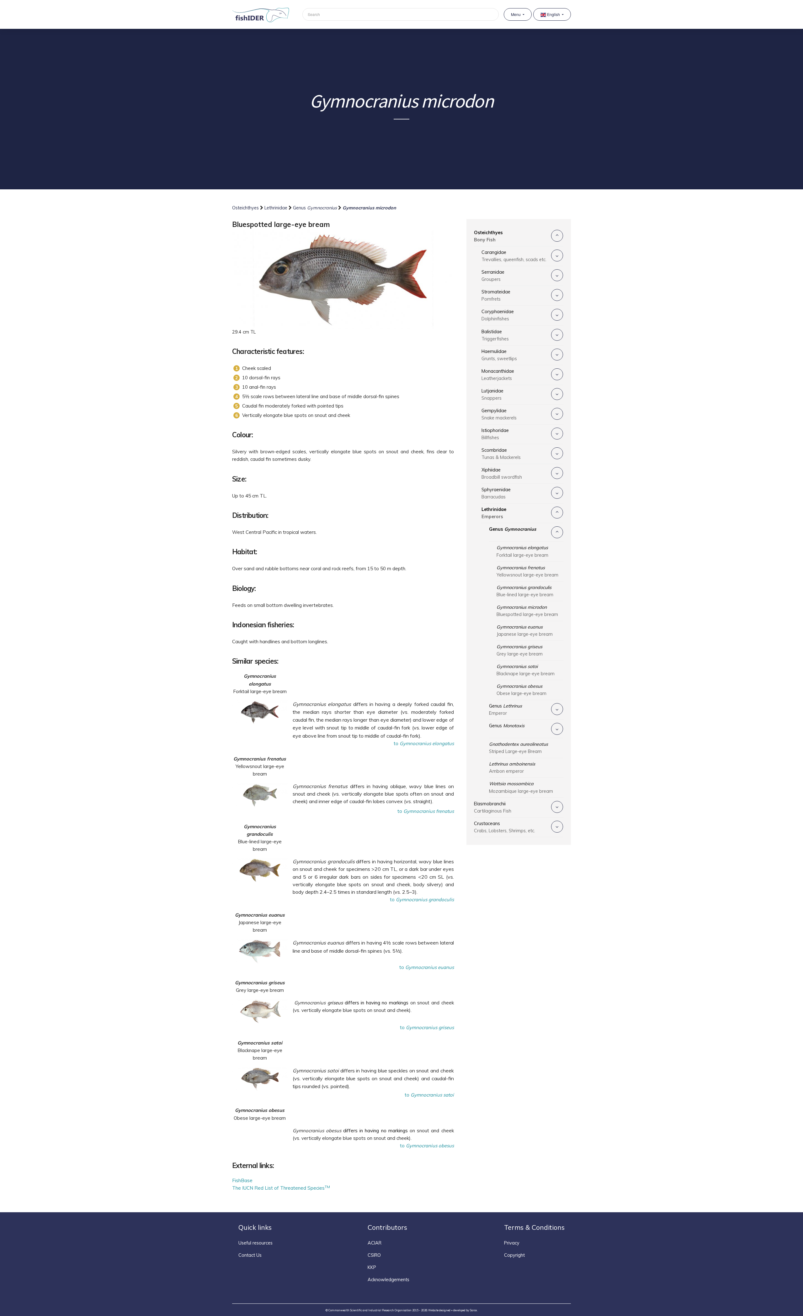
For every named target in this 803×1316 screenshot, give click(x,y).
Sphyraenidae (496, 493)
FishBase (242, 1180)
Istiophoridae (495, 434)
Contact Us (250, 1255)
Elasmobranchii (492, 807)
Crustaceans (504, 827)
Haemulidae (499, 355)
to (424, 743)
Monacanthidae (497, 374)
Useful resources (255, 1243)
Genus (315, 208)
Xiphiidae (501, 473)
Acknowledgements (388, 1279)
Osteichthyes (246, 208)
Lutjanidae (492, 394)
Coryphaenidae (497, 315)
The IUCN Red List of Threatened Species (281, 1188)
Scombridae (501, 453)
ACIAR (374, 1243)
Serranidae (492, 275)
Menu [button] (516, 14)
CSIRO (374, 1255)
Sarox (473, 1310)
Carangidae (513, 256)
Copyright (514, 1255)
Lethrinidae (276, 208)
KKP (372, 1267)
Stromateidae (495, 295)
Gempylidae (499, 414)
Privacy (511, 1243)
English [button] (553, 14)
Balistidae (495, 335)
